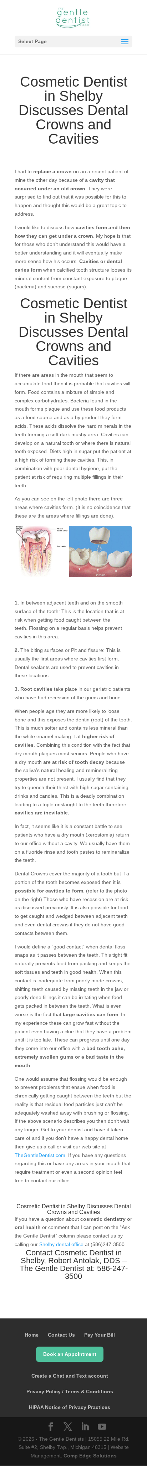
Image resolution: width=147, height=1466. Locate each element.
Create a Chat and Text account (69, 1376)
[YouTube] (102, 1427)
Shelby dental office (61, 1244)
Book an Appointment (69, 1354)
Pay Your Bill (99, 1335)
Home (32, 1335)
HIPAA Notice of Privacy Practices (69, 1407)
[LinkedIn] (85, 1427)
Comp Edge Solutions (90, 1456)
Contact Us (61, 1335)
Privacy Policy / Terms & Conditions (69, 1391)
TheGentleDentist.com (40, 1155)
